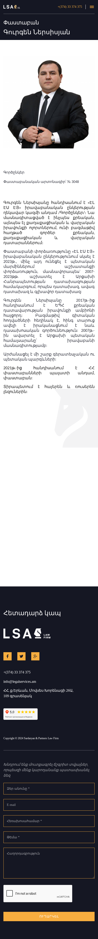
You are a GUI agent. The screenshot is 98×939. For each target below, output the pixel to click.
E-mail (11, 805)
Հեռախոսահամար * (24, 821)
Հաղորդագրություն (23, 853)
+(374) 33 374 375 (70, 6)
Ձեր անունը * (18, 788)
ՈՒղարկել (49, 916)
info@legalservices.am (19, 681)
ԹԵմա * (13, 837)
